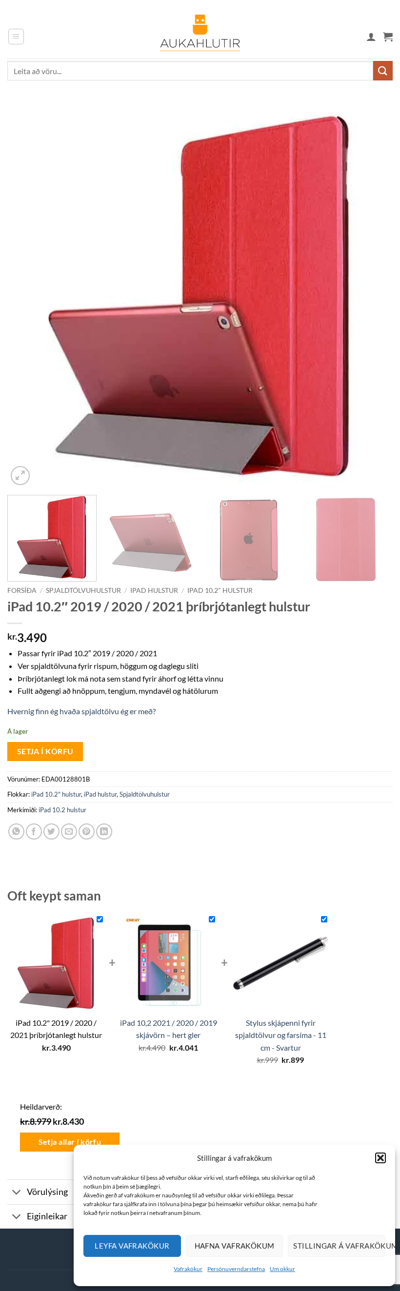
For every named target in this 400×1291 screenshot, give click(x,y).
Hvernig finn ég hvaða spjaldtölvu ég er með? (81, 711)
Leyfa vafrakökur (132, 1245)
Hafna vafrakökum (235, 1245)
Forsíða (22, 590)
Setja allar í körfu (70, 1141)
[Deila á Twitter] (51, 831)
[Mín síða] (371, 36)
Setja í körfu (45, 751)
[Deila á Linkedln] (104, 831)
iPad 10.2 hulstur (62, 810)
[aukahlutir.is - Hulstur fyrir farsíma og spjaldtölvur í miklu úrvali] (200, 37)
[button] (380, 1158)
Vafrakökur (188, 1268)
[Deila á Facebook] (34, 831)
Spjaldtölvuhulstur (83, 590)
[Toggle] (16, 1193)
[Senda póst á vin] (69, 831)
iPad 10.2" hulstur (220, 590)
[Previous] (27, 294)
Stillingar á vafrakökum (339, 1245)
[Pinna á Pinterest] (87, 831)
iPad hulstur (154, 590)
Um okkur (282, 1268)
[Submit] (383, 70)
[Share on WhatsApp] (16, 831)
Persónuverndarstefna (236, 1268)
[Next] (372, 294)
